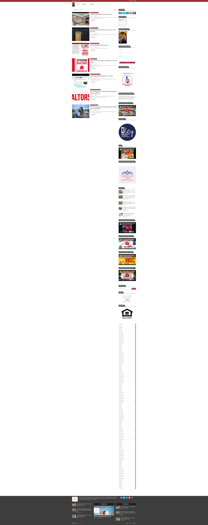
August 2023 (127, 382)
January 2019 (127, 471)
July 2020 (127, 442)
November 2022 (127, 397)
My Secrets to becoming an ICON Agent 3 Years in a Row (103, 61)
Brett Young (93, 33)
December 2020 (127, 434)
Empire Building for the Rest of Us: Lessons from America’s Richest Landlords (129, 214)
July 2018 (127, 481)
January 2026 (127, 335)
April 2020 (127, 447)
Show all (115, 9)
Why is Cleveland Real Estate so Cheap (102, 516)
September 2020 (127, 439)
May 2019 (127, 465)
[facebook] (130, 1)
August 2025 (127, 343)
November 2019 (127, 455)
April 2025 (127, 350)
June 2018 (127, 483)
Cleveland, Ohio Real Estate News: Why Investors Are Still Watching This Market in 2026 (129, 197)
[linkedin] (133, 1)
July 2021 (127, 423)
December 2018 (127, 473)
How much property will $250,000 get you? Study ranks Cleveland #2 (103, 107)
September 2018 (127, 478)
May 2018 (127, 484)
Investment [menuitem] (84, 4)
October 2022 (127, 398)
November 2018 (127, 475)
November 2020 (127, 436)
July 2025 (127, 345)
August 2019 (127, 460)
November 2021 (127, 416)
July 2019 (127, 462)
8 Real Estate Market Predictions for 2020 (101, 76)
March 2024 (127, 371)
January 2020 (127, 452)
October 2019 (127, 457)
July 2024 (127, 364)
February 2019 (127, 470)
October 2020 (127, 437)
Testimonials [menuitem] (91, 4)
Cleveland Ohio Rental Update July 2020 (101, 14)
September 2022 (127, 400)
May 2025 (127, 348)
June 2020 (127, 444)
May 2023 (127, 387)
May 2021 (127, 426)
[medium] (135, 1)
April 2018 (127, 486)
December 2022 (127, 395)
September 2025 (127, 342)
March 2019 (127, 468)
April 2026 (127, 330)
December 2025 (127, 337)
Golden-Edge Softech (81, 523)
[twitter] (131, 1)
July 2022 (127, 403)
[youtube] (130, 13)
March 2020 (127, 449)
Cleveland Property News (94, 12)
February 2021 (127, 431)
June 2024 (127, 366)
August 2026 (127, 324)
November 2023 (127, 377)
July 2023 (127, 384)
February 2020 (127, 450)
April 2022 (127, 408)
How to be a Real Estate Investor (99, 45)
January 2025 (127, 355)
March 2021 (127, 429)
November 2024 (127, 358)
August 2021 (127, 421)
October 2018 (127, 476)
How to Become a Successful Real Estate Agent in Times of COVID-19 (103, 92)
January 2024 (127, 374)
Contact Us (134, 523)
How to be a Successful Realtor (95, 89)
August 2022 (127, 402)
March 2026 (127, 332)
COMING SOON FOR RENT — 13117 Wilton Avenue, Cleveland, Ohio (129, 203)
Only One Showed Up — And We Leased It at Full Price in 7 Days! (129, 191)
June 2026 (127, 327)
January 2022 (127, 413)
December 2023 (127, 376)
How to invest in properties (95, 43)
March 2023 (127, 390)
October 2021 (127, 418)
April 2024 (127, 369)
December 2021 (127, 415)
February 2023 (127, 392)
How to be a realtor (94, 58)
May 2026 (127, 329)
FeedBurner (130, 301)
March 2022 (127, 410)
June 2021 (127, 424)
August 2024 (127, 363)
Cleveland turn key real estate (95, 74)
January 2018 (127, 488)
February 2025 (127, 353)
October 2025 (127, 340)
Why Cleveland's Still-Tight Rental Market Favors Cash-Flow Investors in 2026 (129, 208)
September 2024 (127, 361)
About (131, 523)
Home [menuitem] (78, 4)
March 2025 (127, 351)
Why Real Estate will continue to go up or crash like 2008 (103, 30)
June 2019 (127, 463)
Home (127, 523)
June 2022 (127, 405)
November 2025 (127, 338)
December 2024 (127, 356)
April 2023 (127, 389)
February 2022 (127, 411)
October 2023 (127, 379)
